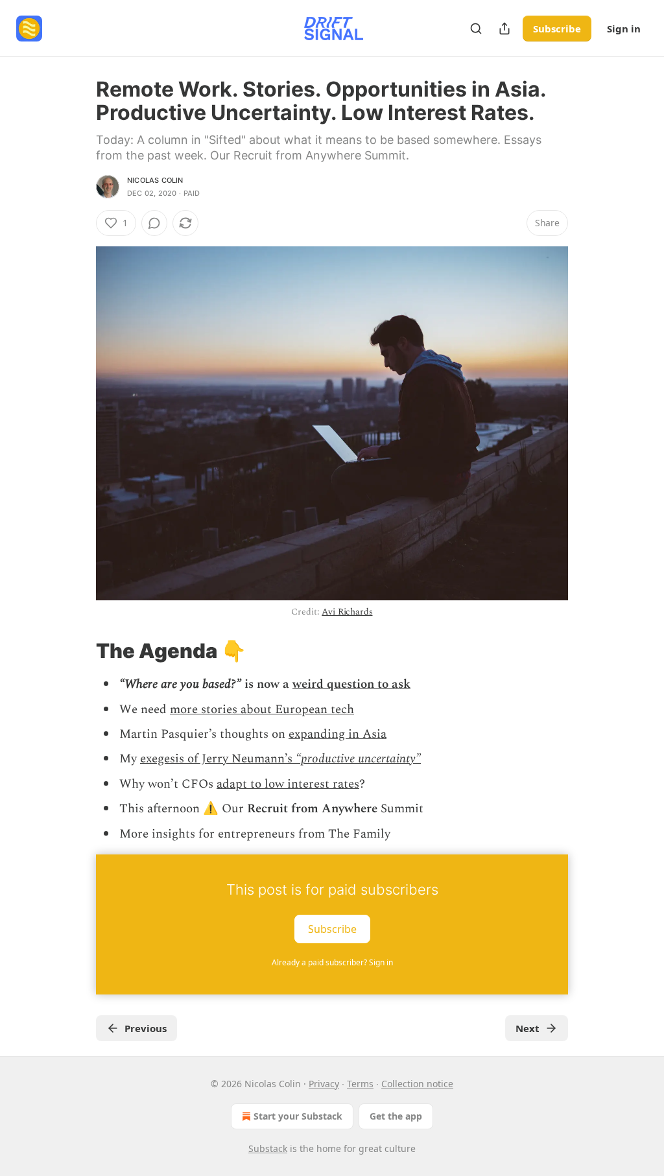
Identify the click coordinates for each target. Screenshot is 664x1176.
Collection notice (417, 1083)
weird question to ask (351, 684)
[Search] (476, 28)
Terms (360, 1083)
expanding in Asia (337, 734)
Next (528, 1028)
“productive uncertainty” (358, 758)
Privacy (324, 1083)
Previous (145, 1028)
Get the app (396, 1116)
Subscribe (557, 28)
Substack (267, 1148)
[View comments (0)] (154, 223)
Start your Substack (298, 1116)
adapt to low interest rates (288, 784)
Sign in (624, 28)
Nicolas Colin (155, 180)
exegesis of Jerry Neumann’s (218, 758)
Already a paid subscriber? (332, 962)
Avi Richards (347, 611)
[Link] (77, 651)
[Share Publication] (504, 28)
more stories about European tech (262, 709)
